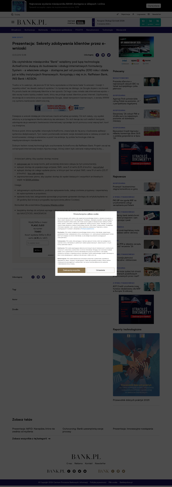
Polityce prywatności (87, 228)
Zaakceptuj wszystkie (71, 270)
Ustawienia (100, 270)
